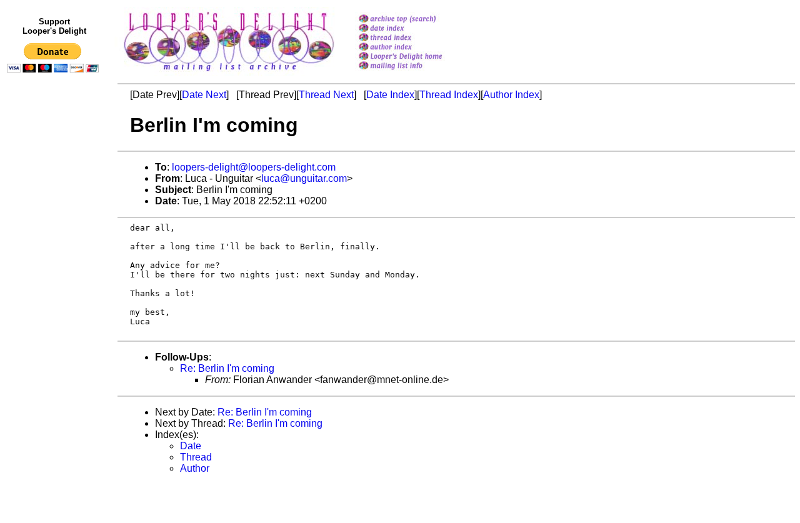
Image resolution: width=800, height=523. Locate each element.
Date (190, 446)
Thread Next (326, 94)
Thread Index (448, 94)
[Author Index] (416, 47)
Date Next (204, 94)
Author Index (511, 94)
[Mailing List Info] (416, 72)
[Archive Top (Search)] (416, 19)
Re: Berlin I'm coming (227, 368)
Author (194, 468)
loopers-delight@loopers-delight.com (254, 167)
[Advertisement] (55, 335)
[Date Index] (416, 29)
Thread (196, 457)
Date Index (390, 94)
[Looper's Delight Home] (416, 57)
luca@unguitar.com (304, 178)
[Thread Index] (416, 38)
